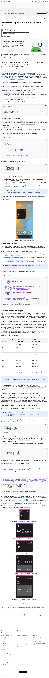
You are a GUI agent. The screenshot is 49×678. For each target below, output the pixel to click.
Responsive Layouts (8, 71)
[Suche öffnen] (30, 1)
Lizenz (9, 669)
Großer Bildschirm (36, 621)
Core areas (11, 6)
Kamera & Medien (20, 626)
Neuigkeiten (3, 628)
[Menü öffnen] (2, 1)
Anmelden (45, 1)
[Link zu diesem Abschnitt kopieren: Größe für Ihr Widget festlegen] (24, 311)
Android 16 (3, 639)
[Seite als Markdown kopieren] (7, 26)
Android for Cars (36, 626)
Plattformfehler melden (37, 637)
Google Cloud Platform (5, 662)
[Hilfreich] (45, 18)
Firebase (3, 660)
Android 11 (3, 649)
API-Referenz (19, 642)
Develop (3, 6)
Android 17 (3, 637)
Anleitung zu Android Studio (22, 639)
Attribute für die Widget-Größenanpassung (31, 192)
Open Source (3, 626)
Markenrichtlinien (14, 669)
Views (20, 6)
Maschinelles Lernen (21, 623)
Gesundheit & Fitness (21, 625)
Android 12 (3, 647)
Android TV (35, 628)
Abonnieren (23, 672)
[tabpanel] (24, 149)
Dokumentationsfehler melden (39, 639)
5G (17, 630)
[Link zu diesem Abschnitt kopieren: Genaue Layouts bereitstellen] (19, 244)
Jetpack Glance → (7, 49)
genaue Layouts (18, 71)
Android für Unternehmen (6, 623)
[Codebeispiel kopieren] (47, 105)
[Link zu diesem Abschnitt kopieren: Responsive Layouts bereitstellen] (21, 118)
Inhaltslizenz (36, 607)
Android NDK (19, 646)
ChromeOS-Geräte (37, 625)
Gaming (18, 621)
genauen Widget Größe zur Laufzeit (27, 124)
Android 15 (3, 641)
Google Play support (37, 641)
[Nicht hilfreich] (47, 18)
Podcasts (3, 632)
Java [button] (9, 137)
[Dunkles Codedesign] (45, 105)
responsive (12, 79)
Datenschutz (19, 628)
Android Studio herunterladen (23, 644)
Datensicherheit (4, 625)
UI (16, 6)
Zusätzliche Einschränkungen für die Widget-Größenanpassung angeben (19, 68)
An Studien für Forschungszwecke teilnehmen (39, 644)
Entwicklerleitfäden (20, 640)
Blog (2, 630)
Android (3, 621)
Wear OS (35, 623)
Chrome (2, 659)
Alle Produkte (4, 664)
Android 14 (3, 643)
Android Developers (4, 18)
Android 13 (3, 645)
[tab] (4, 137)
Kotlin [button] (4, 137)
